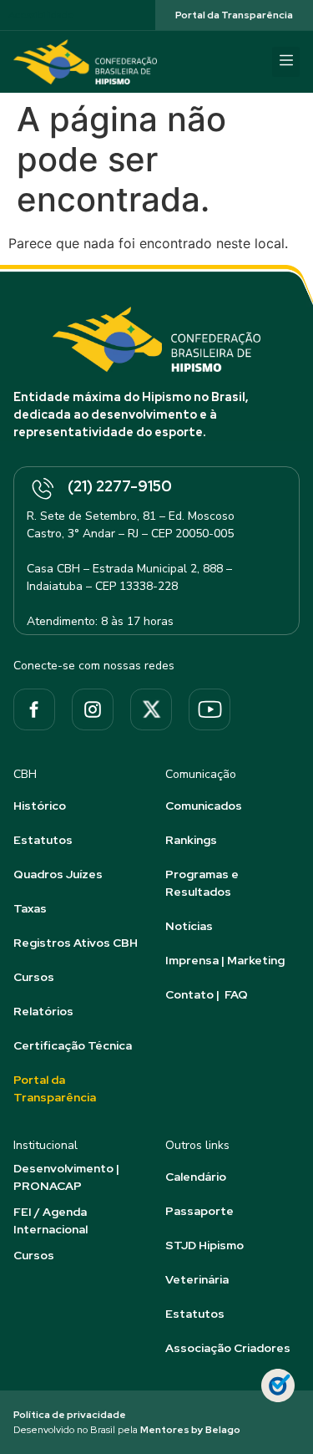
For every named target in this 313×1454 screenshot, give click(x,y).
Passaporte (199, 1210)
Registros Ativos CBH (75, 942)
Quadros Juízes (58, 874)
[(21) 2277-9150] (41, 489)
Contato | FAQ (206, 994)
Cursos (33, 976)
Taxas (30, 908)
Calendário (195, 1176)
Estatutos (43, 839)
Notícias (189, 925)
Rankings (191, 839)
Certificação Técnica (72, 1045)
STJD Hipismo (204, 1245)
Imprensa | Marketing (225, 960)
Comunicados (203, 805)
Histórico (39, 805)
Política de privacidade (69, 1414)
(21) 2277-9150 (120, 486)
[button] (286, 62)
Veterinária (197, 1279)
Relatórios (43, 1011)
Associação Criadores (227, 1347)
